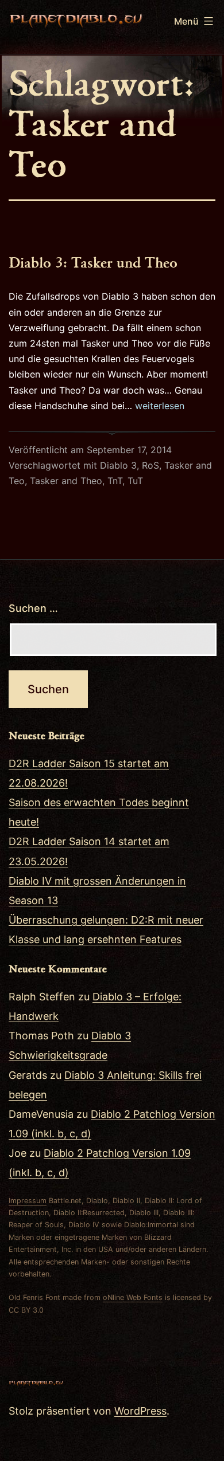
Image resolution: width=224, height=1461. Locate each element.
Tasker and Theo (66, 480)
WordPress (140, 1411)
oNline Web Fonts (133, 1297)
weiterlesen (159, 405)
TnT (114, 480)
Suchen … (33, 608)
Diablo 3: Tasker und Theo (93, 262)
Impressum (28, 1200)
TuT (135, 480)
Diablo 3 (118, 465)
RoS (150, 465)
